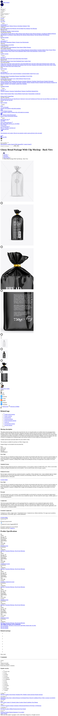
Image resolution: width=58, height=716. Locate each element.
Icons (21, 42)
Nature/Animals (7, 93)
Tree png (6, 100)
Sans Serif (5, 58)
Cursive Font (14, 63)
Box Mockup (24, 34)
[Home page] (4, 153)
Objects (2, 96)
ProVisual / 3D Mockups (35, 705)
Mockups (3, 551)
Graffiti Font (3, 65)
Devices (15, 26)
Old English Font (27, 63)
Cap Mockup (10, 34)
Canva (14, 78)
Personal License (4, 545)
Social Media (22, 76)
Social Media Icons (11, 50)
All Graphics (3, 41)
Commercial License (5, 563)
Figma (18, 47)
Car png (2, 100)
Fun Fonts (29, 65)
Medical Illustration (25, 50)
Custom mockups (15, 31)
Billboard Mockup (52, 33)
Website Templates (31, 82)
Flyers (34, 73)
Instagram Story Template (10, 82)
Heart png (3, 98)
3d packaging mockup (10, 423)
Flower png (39, 98)
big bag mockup (8, 425)
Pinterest (11, 712)
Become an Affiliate (14, 406)
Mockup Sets (9, 28)
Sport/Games (25, 93)
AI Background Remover (24, 705)
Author (8, 388)
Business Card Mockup (42, 33)
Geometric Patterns (41, 50)
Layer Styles (11, 44)
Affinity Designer (27, 47)
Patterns (14, 42)
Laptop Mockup (16, 34)
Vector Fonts (13, 61)
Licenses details (4, 479)
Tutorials (14, 702)
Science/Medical (18, 93)
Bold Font (17, 65)
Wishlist (25, 694)
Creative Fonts (27, 61)
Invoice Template (4, 81)
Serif (2, 58)
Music (12, 93)
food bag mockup (9, 419)
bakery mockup (8, 416)
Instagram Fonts (45, 63)
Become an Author (5, 708)
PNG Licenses (4, 102)
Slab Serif (10, 58)
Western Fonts (17, 66)
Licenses (47, 697)
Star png (7, 98)
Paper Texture (49, 50)
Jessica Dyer (3, 388)
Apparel (2, 26)
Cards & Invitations (17, 73)
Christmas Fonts (35, 65)
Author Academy (20, 702)
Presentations (12, 76)
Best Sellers (3, 28)
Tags (33, 702)
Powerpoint (9, 78)
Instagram (15, 712)
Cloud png (22, 98)
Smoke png (54, 98)
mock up (7, 422)
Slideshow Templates (31, 81)
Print (29, 26)
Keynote (28, 78)
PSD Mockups (46, 34)
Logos (37, 73)
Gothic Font (52, 63)
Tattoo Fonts (39, 63)
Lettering (8, 61)
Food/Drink (28, 91)
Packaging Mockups (9, 551)
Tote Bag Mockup (38, 34)
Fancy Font (20, 63)
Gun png (45, 98)
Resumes (17, 76)
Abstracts (7, 91)
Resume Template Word (40, 82)
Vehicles (11, 26)
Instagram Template (50, 82)
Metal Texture (27, 51)
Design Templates (16, 694)
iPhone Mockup (19, 33)
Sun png (10, 100)
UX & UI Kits (29, 76)
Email (31, 73)
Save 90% (3, 21)
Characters (11, 91)
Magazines (3, 76)
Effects (54, 50)
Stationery (25, 26)
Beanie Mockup (30, 34)
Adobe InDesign (19, 78)
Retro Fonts (11, 66)
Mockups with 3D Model (18, 28)
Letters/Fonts (11, 96)
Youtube (7, 712)
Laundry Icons (4, 50)
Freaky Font (3, 63)
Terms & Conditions (34, 697)
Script (13, 58)
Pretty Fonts (49, 65)
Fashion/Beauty (17, 91)
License (2, 18)
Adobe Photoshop (5, 47)
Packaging (6, 26)
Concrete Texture (42, 51)
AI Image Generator (13, 705)
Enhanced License (5, 617)
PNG (21, 694)
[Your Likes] (1, 137)
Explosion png (33, 98)
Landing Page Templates (21, 83)
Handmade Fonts (20, 61)
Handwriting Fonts (19, 58)
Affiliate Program (13, 708)
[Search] (15, 146)
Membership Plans (5, 697)
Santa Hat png (16, 98)
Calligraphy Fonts (10, 65)
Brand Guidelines (28, 702)
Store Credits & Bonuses (14, 697)
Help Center (3, 702)
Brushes (6, 44)
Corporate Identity (26, 73)
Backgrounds (26, 42)
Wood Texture (11, 51)
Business (24, 91)
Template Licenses (5, 86)
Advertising (19, 26)
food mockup (8, 417)
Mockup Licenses (4, 37)
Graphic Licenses (4, 53)
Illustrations (9, 42)
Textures (18, 42)
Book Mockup (26, 33)
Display (26, 58)
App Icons (18, 50)
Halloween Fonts (43, 65)
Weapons (3, 91)
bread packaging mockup (10, 420)
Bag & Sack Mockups (20, 551)
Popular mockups (39, 694)
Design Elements (4, 51)
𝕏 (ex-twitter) (21, 712)
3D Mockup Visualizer (6, 31)
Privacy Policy (42, 697)
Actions (2, 44)
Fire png (11, 98)
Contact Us (9, 702)
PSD (2, 42)
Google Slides (4, 78)
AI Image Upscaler (5, 705)
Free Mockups (33, 28)
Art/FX (5, 96)
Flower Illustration (19, 51)
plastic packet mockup (10, 414)
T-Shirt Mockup (4, 33)
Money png (49, 98)
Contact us (12, 528)
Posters (7, 76)
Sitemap (36, 702)
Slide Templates (12, 81)
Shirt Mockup (4, 34)
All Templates (4, 72)
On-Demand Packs (24, 697)
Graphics (7, 694)
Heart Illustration (34, 51)
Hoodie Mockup (11, 33)
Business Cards (8, 73)
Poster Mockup (33, 33)
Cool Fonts (8, 63)
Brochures (3, 73)
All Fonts (3, 57)
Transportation (31, 93)
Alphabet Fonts (22, 65)
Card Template (12, 83)
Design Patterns (33, 50)
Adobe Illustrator (12, 47)
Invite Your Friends (21, 708)
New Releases (27, 28)
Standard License (4, 599)
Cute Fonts (33, 63)
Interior (2, 93)
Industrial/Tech (34, 91)
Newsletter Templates (21, 82)
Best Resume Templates (21, 81)
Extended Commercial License (7, 581)
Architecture (37, 93)
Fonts (10, 694)
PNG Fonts (3, 61)
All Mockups (3, 24)
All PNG (3, 89)
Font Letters (5, 66)
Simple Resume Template (42, 81)
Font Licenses (4, 68)
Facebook (3, 712)
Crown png (27, 98)
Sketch (21, 47)
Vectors (4, 42)
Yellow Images (4, 713)
